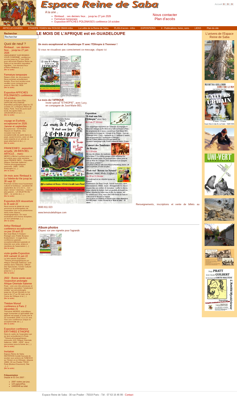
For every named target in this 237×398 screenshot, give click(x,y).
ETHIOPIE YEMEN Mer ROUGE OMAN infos (50, 28)
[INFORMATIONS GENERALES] (219, 221)
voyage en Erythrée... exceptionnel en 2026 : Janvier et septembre (16, 123)
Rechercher (10, 33)
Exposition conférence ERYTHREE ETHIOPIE (16, 330)
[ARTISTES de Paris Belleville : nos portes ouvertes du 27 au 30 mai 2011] (219, 125)
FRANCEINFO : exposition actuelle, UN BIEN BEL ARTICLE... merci (18, 151)
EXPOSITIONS (148, 28)
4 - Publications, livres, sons (175, 28)
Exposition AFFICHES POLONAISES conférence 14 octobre (86, 21)
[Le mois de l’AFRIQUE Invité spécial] (50, 256)
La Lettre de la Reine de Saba (93, 28)
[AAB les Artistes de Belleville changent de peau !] (219, 196)
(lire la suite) (9, 69)
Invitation (9, 351)
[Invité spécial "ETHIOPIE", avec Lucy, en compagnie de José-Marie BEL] (60, 98)
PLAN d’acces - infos (124, 28)
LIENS (198, 28)
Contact (129, 394)
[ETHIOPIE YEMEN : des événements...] (219, 314)
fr (224, 4)
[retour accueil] (18, 25)
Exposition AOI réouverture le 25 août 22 (18, 202)
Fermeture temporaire (65, 19)
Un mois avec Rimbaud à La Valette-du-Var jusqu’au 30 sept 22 (18, 178)
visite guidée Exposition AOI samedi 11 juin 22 (17, 254)
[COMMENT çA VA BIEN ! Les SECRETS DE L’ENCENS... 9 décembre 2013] (219, 246)
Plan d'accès (165, 19)
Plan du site (213, 28)
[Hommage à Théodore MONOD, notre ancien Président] (219, 151)
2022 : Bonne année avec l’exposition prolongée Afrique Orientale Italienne (18, 281)
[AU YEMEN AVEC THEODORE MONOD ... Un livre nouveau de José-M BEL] (219, 311)
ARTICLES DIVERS (13, 28)
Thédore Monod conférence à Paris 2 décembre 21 (15, 306)
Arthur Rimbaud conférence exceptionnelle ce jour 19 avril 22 (18, 228)
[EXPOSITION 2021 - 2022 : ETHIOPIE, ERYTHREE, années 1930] (219, 266)
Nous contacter (165, 15)
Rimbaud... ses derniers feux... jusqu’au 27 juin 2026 (82, 16)
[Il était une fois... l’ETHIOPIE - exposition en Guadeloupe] (219, 80)
